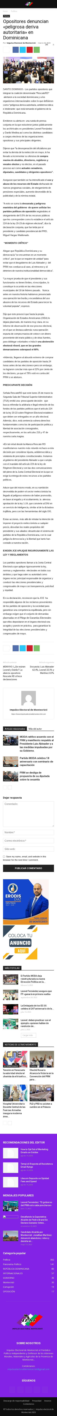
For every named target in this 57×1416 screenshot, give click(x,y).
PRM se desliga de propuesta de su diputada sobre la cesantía (35, 776)
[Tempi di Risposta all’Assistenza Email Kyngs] (10, 1167)
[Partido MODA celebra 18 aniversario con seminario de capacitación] (10, 761)
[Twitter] (20, 1390)
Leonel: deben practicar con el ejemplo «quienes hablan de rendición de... (36, 1023)
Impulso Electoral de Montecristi (21, 43)
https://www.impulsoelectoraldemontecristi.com (28, 714)
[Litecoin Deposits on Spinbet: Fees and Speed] (10, 1182)
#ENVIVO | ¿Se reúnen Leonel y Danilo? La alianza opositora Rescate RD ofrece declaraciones (14, 673)
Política (14, 11)
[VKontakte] (37, 1390)
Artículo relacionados (15, 729)
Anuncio (47, 1401)
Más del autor (35, 729)
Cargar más (28, 1035)
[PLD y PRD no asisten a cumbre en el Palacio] (42, 1093)
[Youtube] (45, 1390)
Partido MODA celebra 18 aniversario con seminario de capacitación (36, 762)
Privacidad (36, 1401)
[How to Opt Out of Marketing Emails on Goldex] (10, 1153)
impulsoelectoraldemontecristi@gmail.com (29, 1369)
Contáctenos (28, 1404)
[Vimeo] (29, 1390)
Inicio (5, 11)
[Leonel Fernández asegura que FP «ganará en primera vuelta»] (10, 995)
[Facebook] (12, 1390)
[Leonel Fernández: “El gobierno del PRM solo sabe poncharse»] (10, 1206)
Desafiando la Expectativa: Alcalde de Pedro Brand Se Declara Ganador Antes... (34, 1220)
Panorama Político (38, 1100)
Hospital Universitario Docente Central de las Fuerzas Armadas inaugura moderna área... (14, 1110)
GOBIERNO (8, 1100)
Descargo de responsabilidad (16, 1401)
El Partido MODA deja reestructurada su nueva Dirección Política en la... (33, 979)
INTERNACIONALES (11, 1066)
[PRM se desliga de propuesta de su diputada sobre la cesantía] (10, 776)
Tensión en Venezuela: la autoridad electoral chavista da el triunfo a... (15, 1073)
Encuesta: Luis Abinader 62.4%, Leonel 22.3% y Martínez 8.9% (42, 669)
